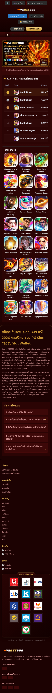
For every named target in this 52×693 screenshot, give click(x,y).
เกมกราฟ (5, 521)
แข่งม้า (4, 517)
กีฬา (30, 35)
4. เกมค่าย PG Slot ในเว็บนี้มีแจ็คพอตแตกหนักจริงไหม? (25, 437)
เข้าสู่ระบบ (17, 29)
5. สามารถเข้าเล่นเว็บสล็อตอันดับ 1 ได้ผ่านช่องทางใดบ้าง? (24, 448)
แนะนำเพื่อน (6, 492)
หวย (13, 35)
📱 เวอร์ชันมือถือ (36, 16)
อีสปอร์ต (5, 532)
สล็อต (37, 35)
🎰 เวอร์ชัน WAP (26, 22)
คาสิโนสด (46, 35)
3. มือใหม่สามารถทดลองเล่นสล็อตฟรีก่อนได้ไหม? (26, 427)
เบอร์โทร (8, 550)
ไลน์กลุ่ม (8, 565)
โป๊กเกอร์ (5, 528)
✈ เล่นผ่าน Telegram (17, 16)
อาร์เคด (5, 525)
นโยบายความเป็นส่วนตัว (11, 473)
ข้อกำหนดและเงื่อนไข (10, 470)
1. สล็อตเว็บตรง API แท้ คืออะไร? (19, 412)
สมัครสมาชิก (33, 29)
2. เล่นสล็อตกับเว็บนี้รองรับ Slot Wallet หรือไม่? (25, 419)
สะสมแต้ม (5, 488)
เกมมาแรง (22, 35)
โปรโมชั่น (5, 484)
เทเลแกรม (8, 569)
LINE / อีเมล (9, 554)
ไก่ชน (4, 536)
